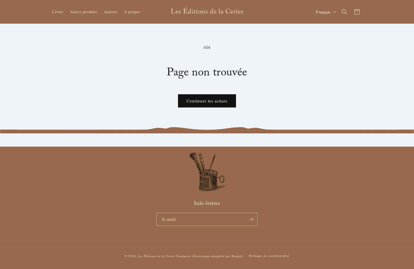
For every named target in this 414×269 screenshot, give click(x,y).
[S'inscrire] (251, 219)
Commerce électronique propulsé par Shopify (209, 256)
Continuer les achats (207, 101)
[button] (344, 12)
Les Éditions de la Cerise (156, 256)
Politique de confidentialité (269, 256)
